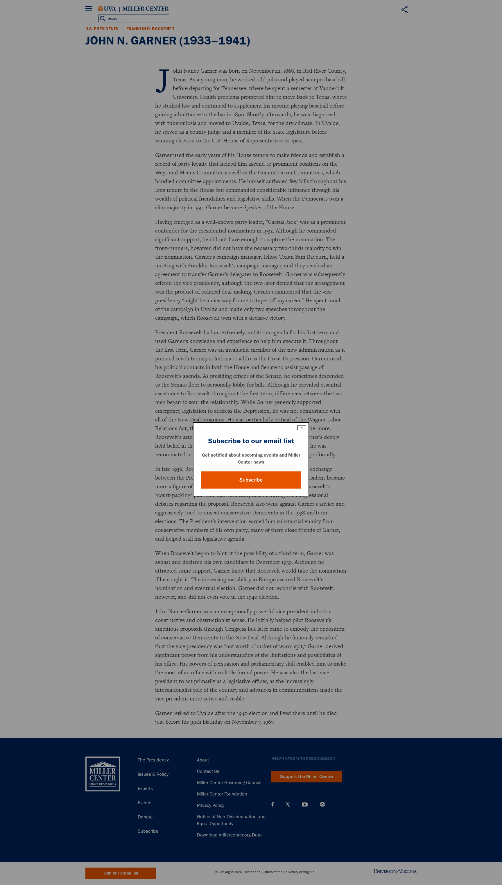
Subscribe (251, 480)
